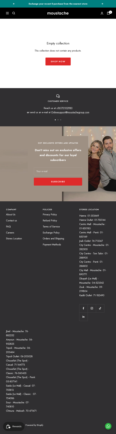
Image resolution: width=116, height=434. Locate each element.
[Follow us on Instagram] (92, 308)
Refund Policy (50, 220)
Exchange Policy (51, 232)
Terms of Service (51, 226)
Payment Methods (52, 244)
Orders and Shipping (53, 238)
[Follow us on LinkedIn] (83, 317)
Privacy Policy (50, 214)
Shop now (58, 61)
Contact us (11, 220)
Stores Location (14, 238)
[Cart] (108, 13)
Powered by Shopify (34, 425)
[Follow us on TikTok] (100, 308)
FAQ (8, 226)
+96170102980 (64, 108)
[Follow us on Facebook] (83, 308)
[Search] (13, 13)
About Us (10, 214)
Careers (10, 232)
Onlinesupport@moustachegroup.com (70, 112)
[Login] (102, 13)
